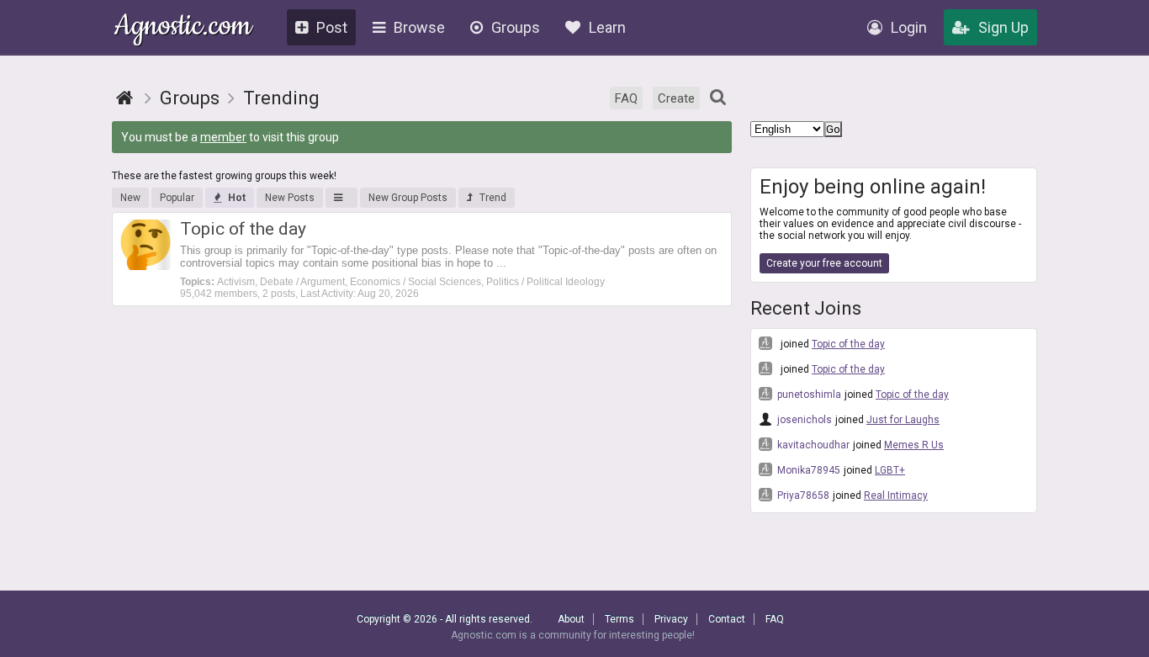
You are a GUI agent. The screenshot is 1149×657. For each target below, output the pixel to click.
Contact (726, 619)
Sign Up (1003, 27)
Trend (492, 198)
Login (909, 27)
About (571, 619)
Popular (177, 198)
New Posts (290, 198)
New (130, 198)
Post (331, 27)
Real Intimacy (896, 495)
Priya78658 (802, 495)
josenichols (803, 420)
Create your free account (824, 263)
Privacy (671, 619)
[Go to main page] (124, 98)
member (223, 137)
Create (676, 98)
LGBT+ (890, 470)
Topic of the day (848, 344)
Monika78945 (807, 470)
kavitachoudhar (812, 445)
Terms (619, 619)
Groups (515, 27)
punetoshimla (808, 394)
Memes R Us (914, 445)
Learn (607, 27)
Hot (237, 198)
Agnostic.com (183, 28)
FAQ (626, 98)
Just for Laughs (903, 420)
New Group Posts (407, 198)
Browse (419, 27)
